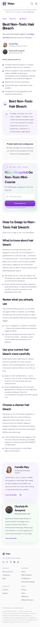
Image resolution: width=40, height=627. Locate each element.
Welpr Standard (26, 575)
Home (4, 19)
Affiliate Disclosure (27, 600)
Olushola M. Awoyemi (17, 51)
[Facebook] (11, 562)
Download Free (20, 203)
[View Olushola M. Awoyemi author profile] (5, 51)
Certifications (25, 578)
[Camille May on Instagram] (20, 495)
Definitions (24, 596)
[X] (7, 562)
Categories (6, 575)
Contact (5, 590)
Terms (23, 593)
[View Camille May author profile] (5, 45)
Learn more (30, 12)
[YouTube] (14, 562)
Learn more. (25, 132)
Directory (13, 19)
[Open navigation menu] (36, 3)
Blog (4, 578)
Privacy (23, 590)
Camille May (13, 44)
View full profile (11, 495)
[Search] (32, 3)
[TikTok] (18, 562)
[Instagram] (3, 562)
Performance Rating (27, 582)
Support (5, 593)
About (23, 572)
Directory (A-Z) (8, 572)
